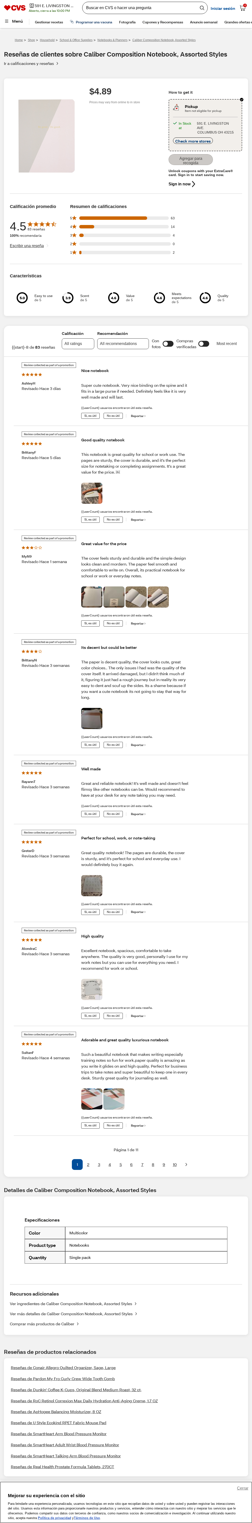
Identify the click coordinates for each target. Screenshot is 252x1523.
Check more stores (193, 141)
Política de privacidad (54, 1518)
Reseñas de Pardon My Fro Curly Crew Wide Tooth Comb (63, 1378)
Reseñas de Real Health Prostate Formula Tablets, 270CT (62, 1466)
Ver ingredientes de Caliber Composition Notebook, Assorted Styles (71, 1303)
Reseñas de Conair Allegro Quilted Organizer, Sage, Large (63, 1367)
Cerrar (242, 1488)
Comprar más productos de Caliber (42, 1323)
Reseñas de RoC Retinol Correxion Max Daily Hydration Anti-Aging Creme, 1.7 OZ (84, 1400)
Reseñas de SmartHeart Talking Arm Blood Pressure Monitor (66, 1455)
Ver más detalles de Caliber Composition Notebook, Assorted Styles (71, 1313)
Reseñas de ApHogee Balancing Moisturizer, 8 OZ (56, 1411)
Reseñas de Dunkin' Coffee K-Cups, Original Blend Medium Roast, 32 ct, (76, 1389)
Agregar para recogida (190, 160)
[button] (168, 344)
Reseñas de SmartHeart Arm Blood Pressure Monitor (59, 1433)
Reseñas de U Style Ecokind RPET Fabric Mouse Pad (58, 1422)
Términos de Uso (87, 1518)
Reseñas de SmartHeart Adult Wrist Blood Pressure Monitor (65, 1444)
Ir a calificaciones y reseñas (29, 63)
